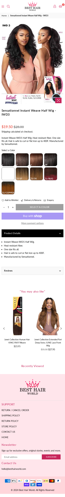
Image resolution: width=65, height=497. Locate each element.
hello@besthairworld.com (14, 469)
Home (4, 15)
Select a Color (8, 150)
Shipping (6, 131)
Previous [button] (4, 328)
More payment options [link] (32, 223)
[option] (32, 64)
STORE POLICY (9, 426)
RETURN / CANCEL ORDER (15, 410)
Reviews (8, 270)
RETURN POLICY (10, 421)
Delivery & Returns (32, 200)
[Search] (8, 6)
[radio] (8, 159)
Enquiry (50, 200)
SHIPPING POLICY (11, 415)
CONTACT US (8, 431)
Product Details (12, 233)
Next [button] (61, 328)
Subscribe (51, 457)
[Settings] (54, 6)
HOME (5, 437)
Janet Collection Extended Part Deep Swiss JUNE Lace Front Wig (48, 342)
